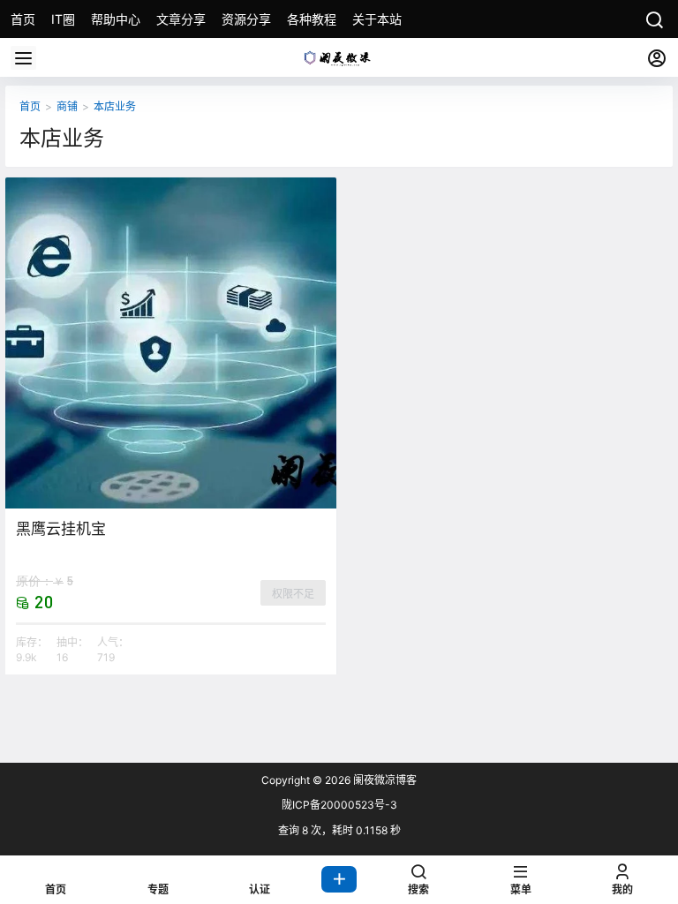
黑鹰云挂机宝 (61, 529)
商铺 (67, 106)
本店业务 (115, 106)
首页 (30, 106)
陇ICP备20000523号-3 (339, 804)
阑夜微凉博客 (383, 780)
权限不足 (293, 593)
